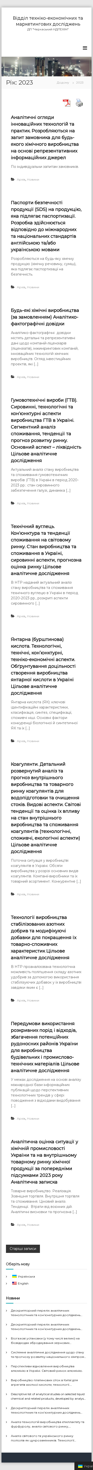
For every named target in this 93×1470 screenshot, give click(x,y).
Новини (33, 179)
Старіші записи (23, 1248)
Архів (21, 179)
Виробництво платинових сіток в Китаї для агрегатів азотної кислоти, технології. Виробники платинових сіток (44, 1382)
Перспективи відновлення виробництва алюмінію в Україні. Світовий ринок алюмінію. (47, 1368)
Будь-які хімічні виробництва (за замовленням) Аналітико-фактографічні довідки (45, 317)
